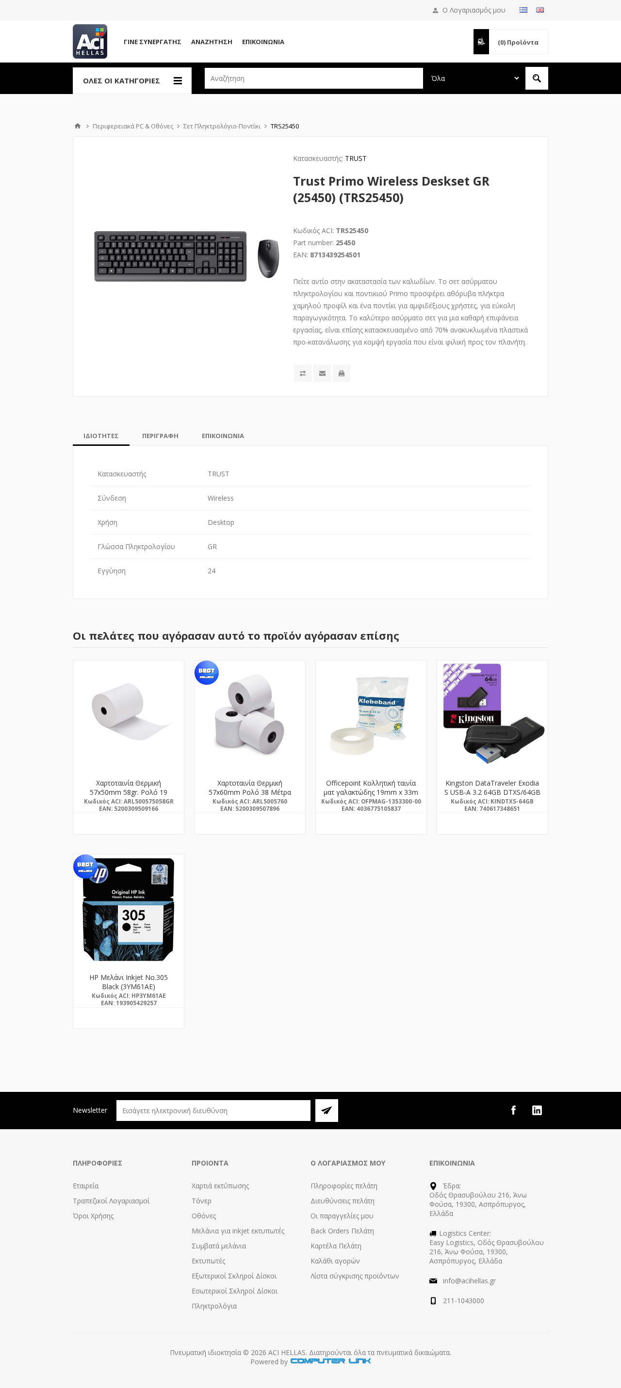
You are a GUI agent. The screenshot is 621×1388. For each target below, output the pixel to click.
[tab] (101, 436)
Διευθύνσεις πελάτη (342, 1200)
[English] (540, 10)
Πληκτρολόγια (214, 1305)
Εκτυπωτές (208, 1260)
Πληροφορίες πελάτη (343, 1185)
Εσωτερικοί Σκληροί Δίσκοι (235, 1290)
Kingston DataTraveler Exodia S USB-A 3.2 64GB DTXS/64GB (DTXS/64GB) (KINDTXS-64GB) (492, 796)
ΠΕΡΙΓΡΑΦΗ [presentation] (160, 435)
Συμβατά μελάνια (219, 1245)
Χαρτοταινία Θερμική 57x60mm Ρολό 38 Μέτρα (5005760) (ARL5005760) (250, 792)
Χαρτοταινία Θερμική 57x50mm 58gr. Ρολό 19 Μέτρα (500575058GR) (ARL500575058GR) (128, 796)
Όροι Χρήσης (93, 1215)
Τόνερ (202, 1200)
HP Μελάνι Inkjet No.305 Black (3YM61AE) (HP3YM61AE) (128, 986)
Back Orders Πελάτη (342, 1230)
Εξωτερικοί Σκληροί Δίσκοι (234, 1275)
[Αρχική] (77, 126)
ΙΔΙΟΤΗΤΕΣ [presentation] (101, 435)
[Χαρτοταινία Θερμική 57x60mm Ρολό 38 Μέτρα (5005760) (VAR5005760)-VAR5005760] (250, 716)
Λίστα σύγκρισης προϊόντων (354, 1275)
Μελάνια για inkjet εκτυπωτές (238, 1230)
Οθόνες (204, 1215)
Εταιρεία (85, 1185)
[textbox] (314, 78)
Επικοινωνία (263, 41)
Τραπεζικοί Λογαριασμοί (111, 1200)
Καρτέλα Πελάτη (335, 1245)
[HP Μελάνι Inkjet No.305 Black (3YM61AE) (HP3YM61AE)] (128, 909)
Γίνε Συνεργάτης (152, 41)
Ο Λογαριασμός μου (474, 10)
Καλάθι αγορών (335, 1260)
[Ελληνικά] (523, 10)
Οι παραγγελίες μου (342, 1215)
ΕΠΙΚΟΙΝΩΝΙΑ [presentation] (223, 435)
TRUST (356, 158)
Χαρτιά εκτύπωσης (220, 1185)
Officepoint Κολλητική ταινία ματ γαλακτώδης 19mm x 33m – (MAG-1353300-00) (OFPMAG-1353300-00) (371, 796)
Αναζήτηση (211, 41)
